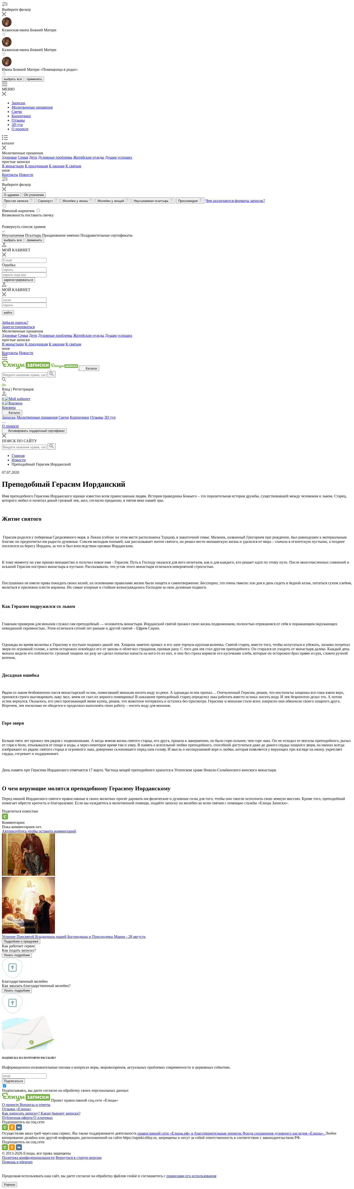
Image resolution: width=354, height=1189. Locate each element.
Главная (18, 456)
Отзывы (18, 120)
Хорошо (9, 1184)
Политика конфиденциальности (28, 1158)
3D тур (17, 125)
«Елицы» (23, 1109)
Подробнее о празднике (21, 941)
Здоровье (9, 157)
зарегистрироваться (18, 280)
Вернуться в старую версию (79, 1158)
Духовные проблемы (55, 157)
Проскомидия (188, 201)
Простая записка (16, 201)
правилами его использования (191, 1176)
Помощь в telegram (17, 1162)
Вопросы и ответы (35, 1105)
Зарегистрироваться (18, 327)
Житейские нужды (88, 157)
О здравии (11, 195)
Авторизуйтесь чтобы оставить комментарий (39, 831)
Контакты (10, 175)
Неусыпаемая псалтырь (152, 201)
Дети (33, 157)
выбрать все (13, 79)
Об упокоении (34, 195)
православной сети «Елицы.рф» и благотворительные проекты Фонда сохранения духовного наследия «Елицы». (231, 1133)
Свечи (17, 112)
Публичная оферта (17, 1118)
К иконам (57, 166)
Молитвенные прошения (32, 107)
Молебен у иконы (76, 201)
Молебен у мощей (111, 201)
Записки (18, 103)
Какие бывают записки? (60, 1113)
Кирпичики (21, 116)
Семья (23, 157)
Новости (26, 175)
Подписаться (13, 1081)
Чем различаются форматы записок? (235, 201)
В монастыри (13, 166)
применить (34, 79)
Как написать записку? (21, 1113)
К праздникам (36, 166)
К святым (73, 166)
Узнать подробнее (17, 955)
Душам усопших (118, 157)
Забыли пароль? (15, 322)
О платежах (43, 1118)
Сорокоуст (46, 201)
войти (8, 312)
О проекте (20, 129)
